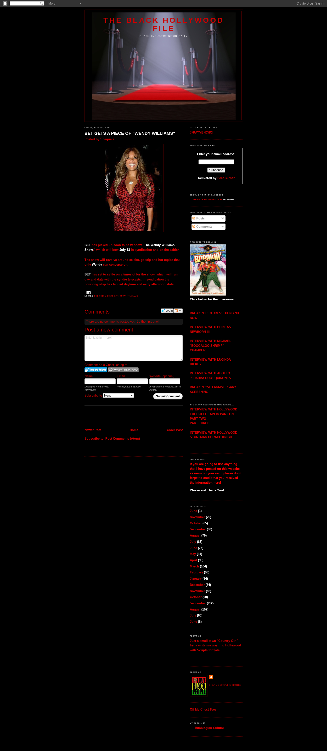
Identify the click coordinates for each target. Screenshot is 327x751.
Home (134, 430)
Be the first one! (147, 321)
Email (121, 376)
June (193, 511)
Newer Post (93, 430)
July (193, 542)
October (196, 523)
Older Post (175, 430)
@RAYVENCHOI (201, 132)
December (197, 585)
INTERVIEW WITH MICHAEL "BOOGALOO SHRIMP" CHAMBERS (210, 345)
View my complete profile (225, 685)
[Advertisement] (113, 417)
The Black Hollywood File (163, 24)
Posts (200, 218)
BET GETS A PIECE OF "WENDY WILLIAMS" (130, 133)
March (194, 566)
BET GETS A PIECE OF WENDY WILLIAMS (116, 296)
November (197, 517)
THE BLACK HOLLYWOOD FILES (207, 200)
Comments (203, 226)
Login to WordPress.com (123, 369)
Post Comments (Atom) (122, 438)
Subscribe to (94, 395)
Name (89, 376)
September (198, 529)
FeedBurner (226, 178)
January (196, 578)
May (193, 554)
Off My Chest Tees (203, 709)
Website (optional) (161, 376)
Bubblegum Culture (209, 728)
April (193, 560)
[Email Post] (88, 292)
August (195, 535)
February (196, 572)
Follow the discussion (178, 310)
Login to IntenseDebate (96, 369)
